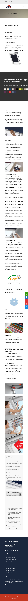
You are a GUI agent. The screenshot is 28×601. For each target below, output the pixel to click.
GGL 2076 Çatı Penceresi (10, 557)
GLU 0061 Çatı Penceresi (10, 568)
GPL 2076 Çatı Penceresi (10, 561)
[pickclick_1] (14, 443)
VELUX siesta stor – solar (9, 380)
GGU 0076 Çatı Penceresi (11, 559)
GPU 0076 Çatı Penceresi (10, 564)
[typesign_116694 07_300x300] (14, 498)
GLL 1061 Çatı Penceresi (10, 566)
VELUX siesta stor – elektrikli (10, 378)
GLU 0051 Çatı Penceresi (10, 570)
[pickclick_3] (14, 405)
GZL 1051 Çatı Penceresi (10, 572)
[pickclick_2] (14, 424)
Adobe (18, 373)
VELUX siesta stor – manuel (10, 377)
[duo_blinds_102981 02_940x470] (14, 485)
